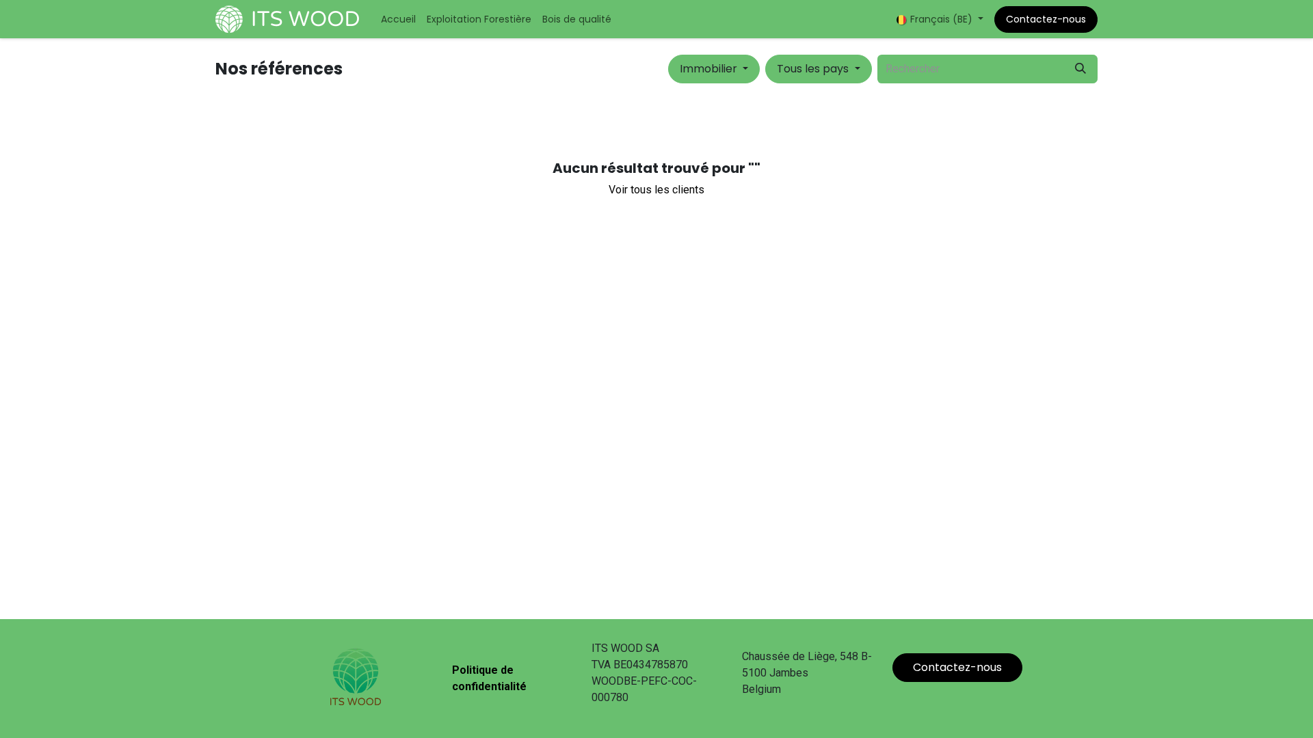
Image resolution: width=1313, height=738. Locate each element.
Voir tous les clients (656, 189)
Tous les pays (813, 69)
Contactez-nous (1046, 19)
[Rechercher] (1080, 69)
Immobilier (708, 69)
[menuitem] (398, 19)
